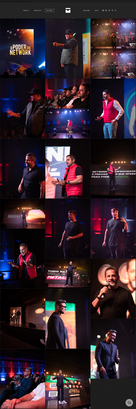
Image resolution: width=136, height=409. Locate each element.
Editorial (49, 10)
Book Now (86, 10)
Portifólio (37, 10)
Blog (96, 10)
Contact (26, 10)
